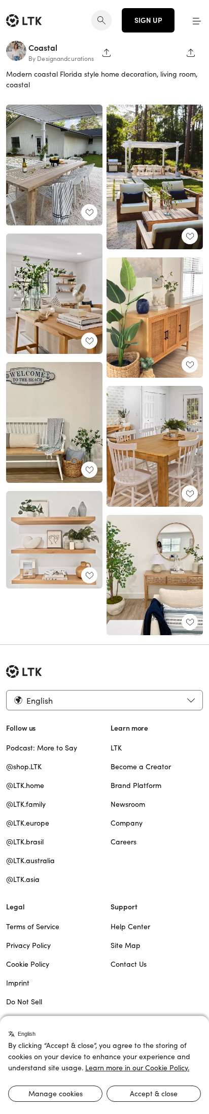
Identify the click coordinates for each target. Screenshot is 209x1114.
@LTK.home (25, 785)
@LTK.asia (23, 879)
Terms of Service (32, 926)
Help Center (130, 926)
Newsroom (128, 804)
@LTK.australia (30, 860)
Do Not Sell (24, 1001)
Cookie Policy (27, 964)
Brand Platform (136, 785)
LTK (116, 747)
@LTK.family (26, 804)
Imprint (17, 983)
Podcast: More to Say (41, 747)
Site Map (126, 945)
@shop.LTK (24, 766)
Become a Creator (141, 766)
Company (127, 823)
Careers (123, 841)
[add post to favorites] (89, 212)
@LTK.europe (27, 823)
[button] (197, 20)
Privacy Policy (28, 945)
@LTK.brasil (25, 841)
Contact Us (129, 964)
